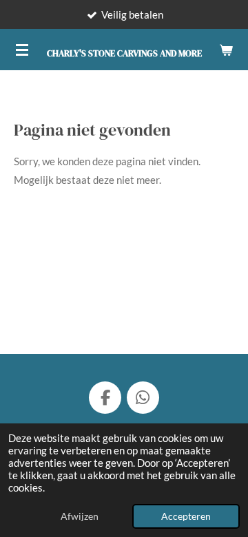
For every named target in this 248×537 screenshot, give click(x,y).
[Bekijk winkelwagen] (226, 49)
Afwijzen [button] (80, 516)
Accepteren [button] (186, 516)
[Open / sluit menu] (22, 49)
